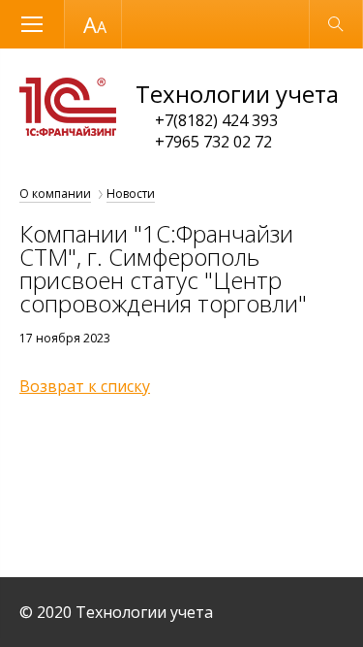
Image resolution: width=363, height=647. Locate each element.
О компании (55, 193)
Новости (130, 193)
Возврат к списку (84, 386)
